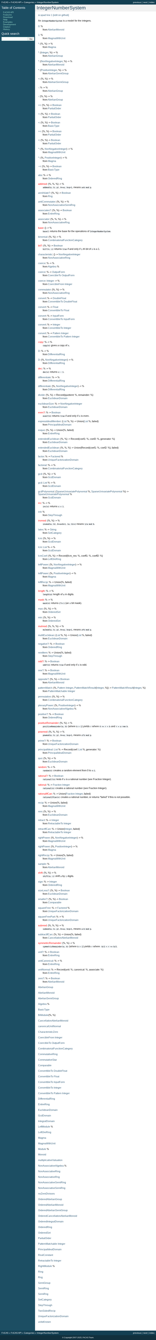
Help (5, 19)
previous (137, 2)
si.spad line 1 (45, 15)
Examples (7, 22)
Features (7, 14)
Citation (6, 27)
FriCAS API (16, 2)
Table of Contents (13, 7)
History (6, 29)
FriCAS (5, 2)
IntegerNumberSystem (48, 2)
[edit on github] (61, 15)
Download (8, 17)
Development (9, 24)
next (145, 2)
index (151, 2)
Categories (29, 2)
